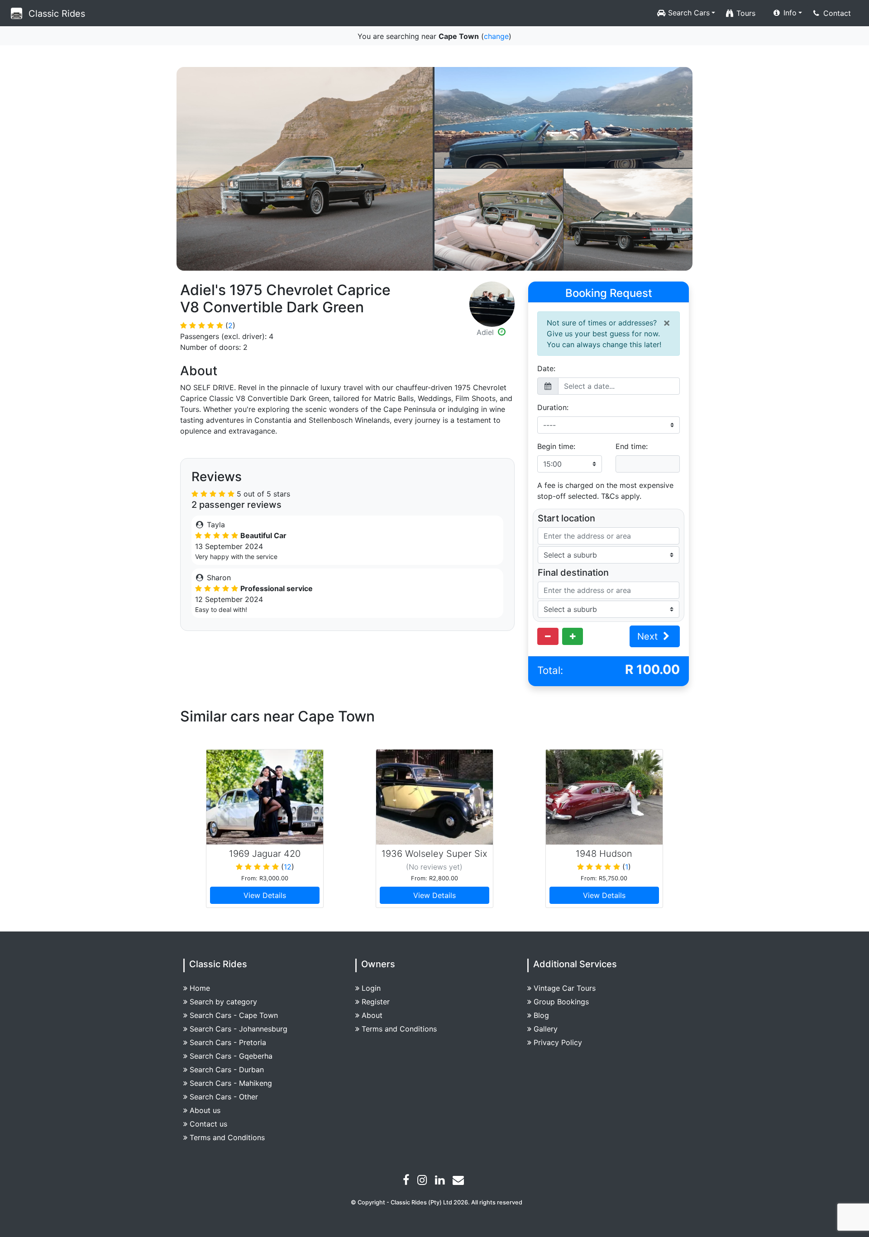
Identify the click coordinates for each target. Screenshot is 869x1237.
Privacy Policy (558, 1042)
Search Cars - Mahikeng (231, 1083)
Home (200, 988)
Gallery (546, 1028)
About (372, 1015)
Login (371, 988)
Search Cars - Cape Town (234, 1015)
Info (789, 12)
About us (205, 1110)
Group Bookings (561, 1001)
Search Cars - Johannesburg (238, 1028)
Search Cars (688, 12)
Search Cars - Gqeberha (231, 1055)
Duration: (552, 407)
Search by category (223, 1001)
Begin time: (556, 446)
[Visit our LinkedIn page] (441, 1181)
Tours (744, 13)
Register (376, 1001)
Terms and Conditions (227, 1137)
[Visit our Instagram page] (423, 1181)
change (496, 36)
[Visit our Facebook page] (407, 1181)
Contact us (208, 1123)
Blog (541, 1015)
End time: (632, 446)
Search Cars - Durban (227, 1069)
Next (648, 636)
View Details (265, 895)
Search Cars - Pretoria (228, 1042)
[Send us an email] (459, 1181)
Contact (836, 13)
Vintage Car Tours (565, 988)
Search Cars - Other (224, 1096)
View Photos (304, 168)
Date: (546, 368)
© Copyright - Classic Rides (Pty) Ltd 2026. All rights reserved (436, 1202)
